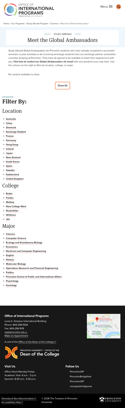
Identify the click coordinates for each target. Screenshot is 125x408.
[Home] (28, 11)
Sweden (10, 170)
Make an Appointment (16, 335)
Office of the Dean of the (36, 341)
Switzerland (12, 174)
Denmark (11, 127)
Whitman (11, 215)
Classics (10, 234)
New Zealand (13, 157)
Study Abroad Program (37, 23)
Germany (11, 140)
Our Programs (18, 23)
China (9, 123)
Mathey (10, 202)
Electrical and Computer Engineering (26, 251)
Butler (9, 193)
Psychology (12, 281)
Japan (9, 153)
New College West (16, 206)
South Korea (13, 161)
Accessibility (11, 402)
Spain (9, 166)
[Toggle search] (118, 6)
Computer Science (16, 238)
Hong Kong (12, 144)
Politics (10, 272)
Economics (12, 246)
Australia (11, 119)
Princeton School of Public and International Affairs (34, 276)
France (10, 136)
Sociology (11, 285)
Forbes (10, 197)
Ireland (10, 148)
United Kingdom (15, 178)
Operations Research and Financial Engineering (32, 268)
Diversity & (18, 398)
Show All (62, 85)
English (10, 255)
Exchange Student (16, 131)
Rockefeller (12, 210)
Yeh (8, 219)
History (10, 259)
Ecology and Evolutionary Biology (24, 242)
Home (6, 23)
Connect (54, 23)
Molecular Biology (16, 263)
